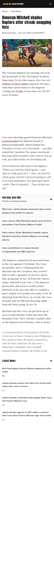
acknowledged (10, 141)
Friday (19, 91)
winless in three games (15, 83)
